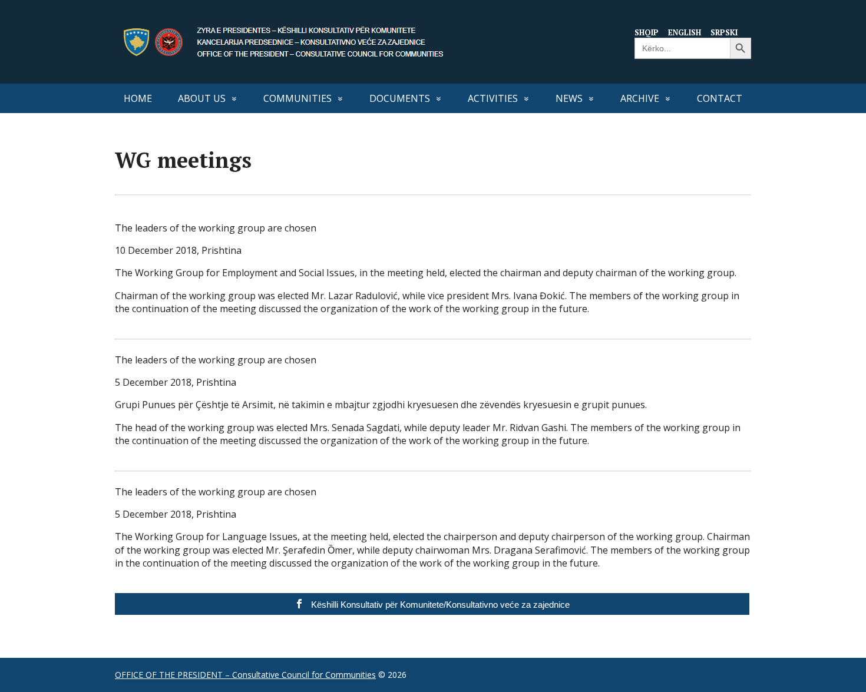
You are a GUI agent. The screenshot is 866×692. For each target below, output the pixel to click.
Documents (399, 98)
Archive (639, 98)
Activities (493, 98)
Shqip (646, 32)
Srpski (724, 32)
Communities (297, 98)
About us (202, 98)
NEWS (569, 98)
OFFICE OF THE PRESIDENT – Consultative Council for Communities (245, 674)
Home (138, 98)
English (684, 32)
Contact (719, 98)
